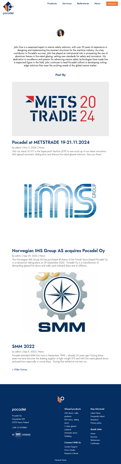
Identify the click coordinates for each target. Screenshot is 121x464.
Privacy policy (96, 423)
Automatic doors (70, 432)
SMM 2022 (23, 346)
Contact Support (70, 446)
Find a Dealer (69, 450)
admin (18, 147)
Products (52, 4)
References (83, 4)
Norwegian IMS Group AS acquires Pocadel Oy (58, 250)
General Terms (60, 460)
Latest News (96, 413)
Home (93, 433)
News (97, 4)
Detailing (67, 436)
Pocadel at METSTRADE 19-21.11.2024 (51, 142)
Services (67, 4)
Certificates (95, 443)
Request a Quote (71, 453)
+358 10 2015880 (19, 427)
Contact (112, 3)
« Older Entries (19, 369)
